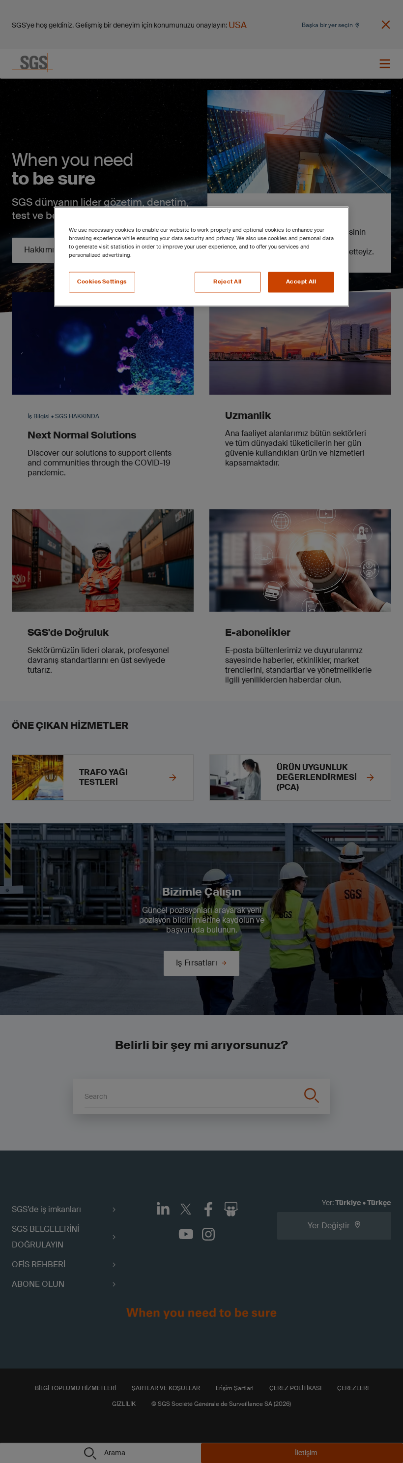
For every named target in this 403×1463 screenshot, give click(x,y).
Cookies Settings (102, 282)
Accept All (301, 282)
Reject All (227, 282)
